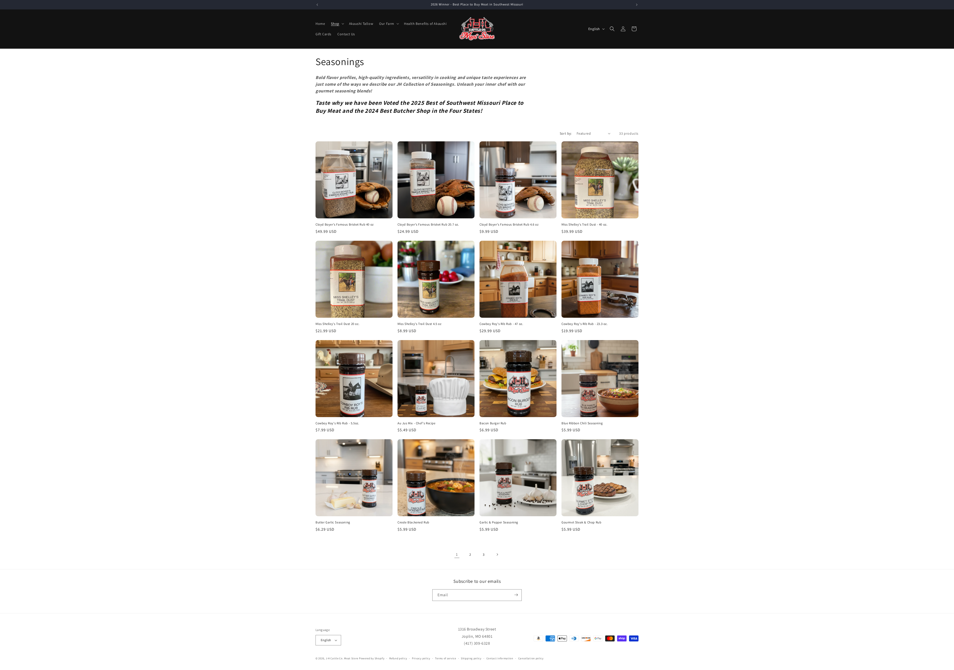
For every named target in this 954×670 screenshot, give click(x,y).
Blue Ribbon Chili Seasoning (582, 423)
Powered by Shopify (372, 658)
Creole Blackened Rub (413, 522)
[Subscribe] (516, 595)
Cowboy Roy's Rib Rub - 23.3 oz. (584, 324)
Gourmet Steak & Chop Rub (581, 522)
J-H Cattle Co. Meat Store (342, 658)
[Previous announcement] (317, 4)
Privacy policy (421, 658)
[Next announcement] (636, 4)
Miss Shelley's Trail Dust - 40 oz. (584, 225)
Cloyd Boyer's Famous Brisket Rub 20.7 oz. (428, 225)
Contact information (499, 658)
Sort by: (566, 133)
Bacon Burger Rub (492, 423)
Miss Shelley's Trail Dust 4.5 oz (419, 324)
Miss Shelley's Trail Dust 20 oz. (337, 324)
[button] (337, 23)
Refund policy (398, 658)
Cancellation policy (531, 658)
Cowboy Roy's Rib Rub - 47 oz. (501, 324)
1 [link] (457, 554)
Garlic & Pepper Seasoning (498, 522)
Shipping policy (471, 658)
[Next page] (497, 554)
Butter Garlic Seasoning (333, 522)
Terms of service (445, 658)
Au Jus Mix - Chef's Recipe (417, 423)
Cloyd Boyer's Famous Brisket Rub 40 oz (345, 225)
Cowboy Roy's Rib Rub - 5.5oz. (337, 423)
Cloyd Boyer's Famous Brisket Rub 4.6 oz (508, 225)
